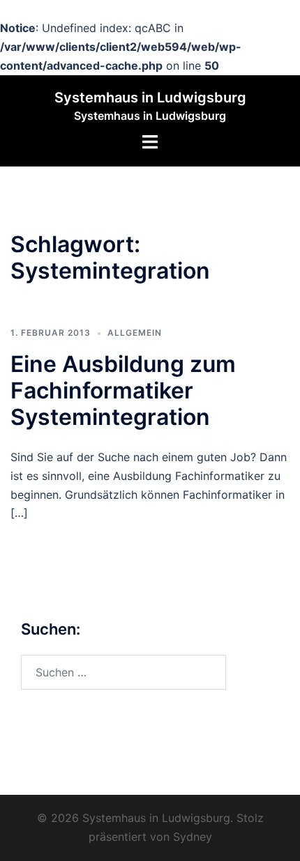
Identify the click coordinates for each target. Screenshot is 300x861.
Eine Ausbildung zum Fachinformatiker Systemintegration (123, 390)
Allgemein (134, 332)
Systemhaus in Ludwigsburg (150, 97)
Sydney (192, 837)
